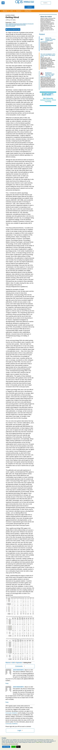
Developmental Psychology (26, 23)
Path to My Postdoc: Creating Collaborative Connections (47, 40)
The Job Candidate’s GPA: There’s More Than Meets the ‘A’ (47, 55)
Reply (7, 683)
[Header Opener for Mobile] (3, 2)
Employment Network (11, 25)
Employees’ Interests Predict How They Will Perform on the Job (47, 74)
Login (28, 7)
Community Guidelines (11, 713)
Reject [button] (18, 746)
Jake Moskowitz (18, 670)
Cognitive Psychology (13, 23)
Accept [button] (13, 746)
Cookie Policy (39, 742)
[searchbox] (46, 2)
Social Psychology (10, 26)
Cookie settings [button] (6, 746)
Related (42, 34)
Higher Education (21, 25)
